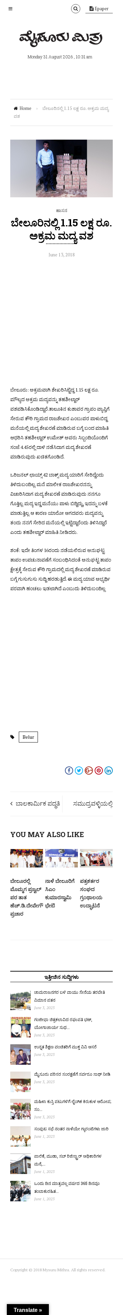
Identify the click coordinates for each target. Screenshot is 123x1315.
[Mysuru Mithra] (61, 39)
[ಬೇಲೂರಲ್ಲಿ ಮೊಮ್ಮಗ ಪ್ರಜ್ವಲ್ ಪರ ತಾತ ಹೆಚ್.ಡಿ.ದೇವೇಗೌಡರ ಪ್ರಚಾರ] (26, 866)
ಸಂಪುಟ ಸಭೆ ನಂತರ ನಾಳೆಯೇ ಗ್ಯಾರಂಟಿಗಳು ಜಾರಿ (71, 1128)
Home (25, 108)
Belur (28, 737)
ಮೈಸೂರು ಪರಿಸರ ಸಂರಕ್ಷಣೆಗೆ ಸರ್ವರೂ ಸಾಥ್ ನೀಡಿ (72, 1074)
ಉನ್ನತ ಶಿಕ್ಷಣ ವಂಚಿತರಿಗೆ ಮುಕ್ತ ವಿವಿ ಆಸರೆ (65, 1046)
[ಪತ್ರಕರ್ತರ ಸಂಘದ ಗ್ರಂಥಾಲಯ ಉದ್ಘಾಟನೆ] (96, 866)
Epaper (101, 8)
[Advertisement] (61, 323)
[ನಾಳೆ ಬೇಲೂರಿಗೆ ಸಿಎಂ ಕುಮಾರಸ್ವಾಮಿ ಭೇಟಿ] (61, 866)
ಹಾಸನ (61, 210)
